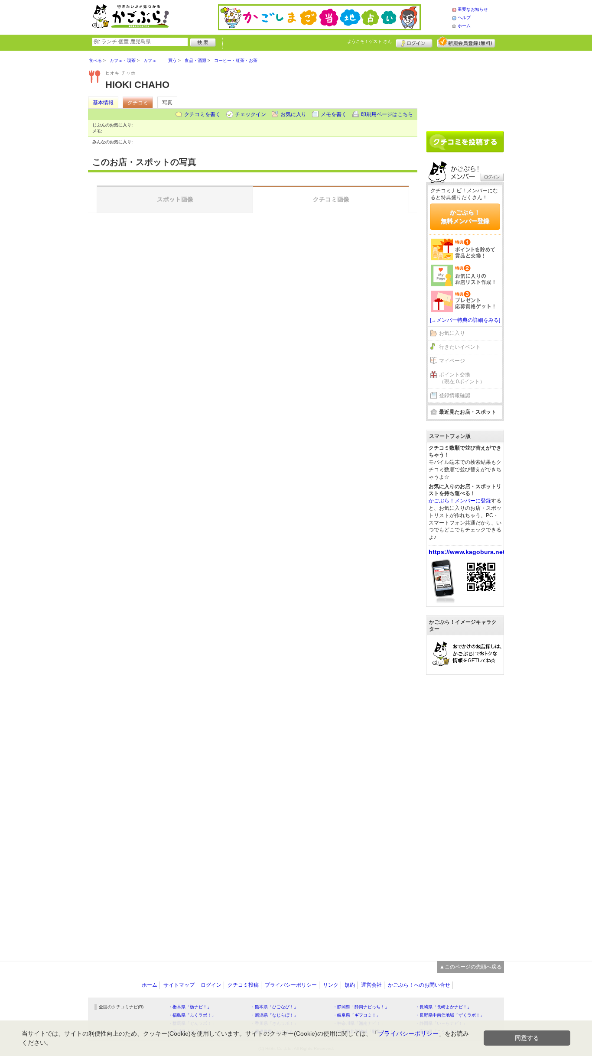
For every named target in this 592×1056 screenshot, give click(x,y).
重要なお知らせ (473, 9)
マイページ (452, 361)
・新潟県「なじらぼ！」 (274, 1015)
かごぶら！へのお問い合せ (419, 985)
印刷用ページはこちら (387, 114)
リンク (330, 985)
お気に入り (293, 114)
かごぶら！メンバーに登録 (460, 501)
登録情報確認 (454, 395)
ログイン (414, 42)
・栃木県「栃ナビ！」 (189, 1006)
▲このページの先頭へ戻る (470, 967)
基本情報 (103, 103)
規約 (350, 985)
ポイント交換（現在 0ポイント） (462, 378)
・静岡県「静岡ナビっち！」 (361, 1006)
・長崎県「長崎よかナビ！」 (443, 1006)
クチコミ (137, 103)
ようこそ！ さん (369, 41)
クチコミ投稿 (243, 985)
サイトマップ (179, 985)
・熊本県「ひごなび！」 (274, 1006)
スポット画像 (175, 199)
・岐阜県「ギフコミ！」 (357, 1015)
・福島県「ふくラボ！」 (192, 1015)
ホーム (464, 25)
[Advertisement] (465, 87)
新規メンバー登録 (466, 42)
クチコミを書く (202, 114)
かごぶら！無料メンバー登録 (465, 216)
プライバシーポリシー (291, 985)
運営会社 (371, 985)
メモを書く (334, 114)
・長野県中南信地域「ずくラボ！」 (450, 1015)
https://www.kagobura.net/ (468, 551)
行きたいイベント (460, 347)
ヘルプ (464, 17)
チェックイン (250, 114)
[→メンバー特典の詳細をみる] (465, 320)
